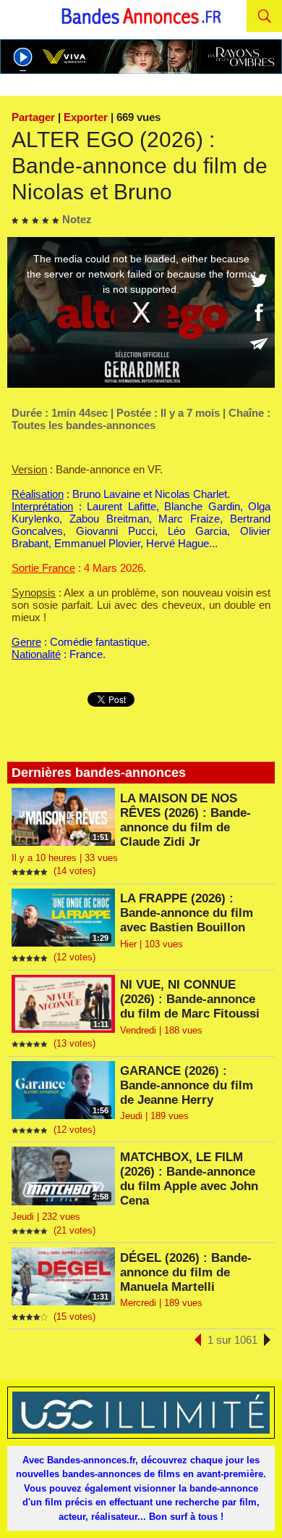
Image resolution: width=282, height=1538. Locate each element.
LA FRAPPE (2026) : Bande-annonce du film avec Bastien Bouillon (186, 912)
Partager (33, 117)
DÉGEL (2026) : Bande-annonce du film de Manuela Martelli (186, 1272)
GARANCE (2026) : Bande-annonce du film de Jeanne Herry (186, 1085)
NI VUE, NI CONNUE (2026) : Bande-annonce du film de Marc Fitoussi (190, 999)
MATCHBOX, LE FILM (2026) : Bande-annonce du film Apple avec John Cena (189, 1178)
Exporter (86, 117)
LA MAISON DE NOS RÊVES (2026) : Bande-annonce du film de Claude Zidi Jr (185, 820)
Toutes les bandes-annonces (83, 425)
